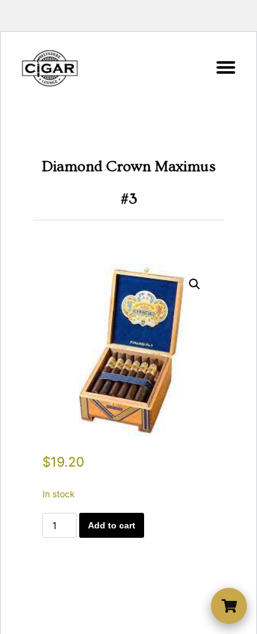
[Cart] (229, 606)
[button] (194, 284)
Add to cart (111, 525)
